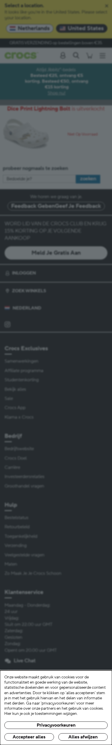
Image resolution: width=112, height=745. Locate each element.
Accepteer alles (29, 737)
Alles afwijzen (83, 737)
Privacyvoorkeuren (56, 725)
